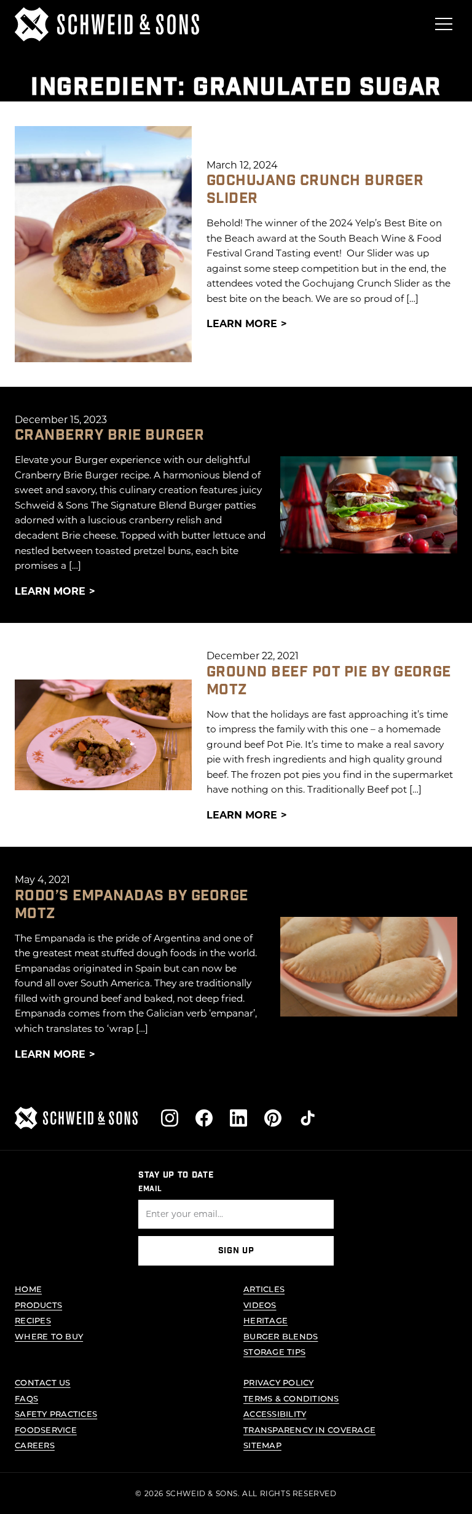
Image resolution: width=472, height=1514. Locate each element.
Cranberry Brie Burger (109, 435)
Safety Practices (56, 1413)
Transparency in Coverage (309, 1429)
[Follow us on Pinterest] (273, 1118)
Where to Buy (49, 1336)
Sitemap (262, 1445)
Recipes (33, 1320)
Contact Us (43, 1382)
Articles (264, 1288)
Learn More (241, 323)
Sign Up (236, 1250)
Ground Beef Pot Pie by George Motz (328, 680)
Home (28, 1288)
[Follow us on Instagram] (169, 1118)
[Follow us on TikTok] (307, 1118)
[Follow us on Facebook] (204, 1118)
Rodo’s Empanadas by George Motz (131, 904)
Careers (35, 1445)
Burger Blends (280, 1336)
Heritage (265, 1320)
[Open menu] (443, 24)
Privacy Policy (278, 1382)
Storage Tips (274, 1351)
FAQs (26, 1398)
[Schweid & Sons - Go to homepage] (107, 24)
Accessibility (274, 1413)
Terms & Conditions (291, 1398)
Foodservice (46, 1429)
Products (38, 1304)
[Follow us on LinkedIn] (238, 1118)
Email (150, 1189)
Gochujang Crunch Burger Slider (314, 189)
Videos (260, 1304)
